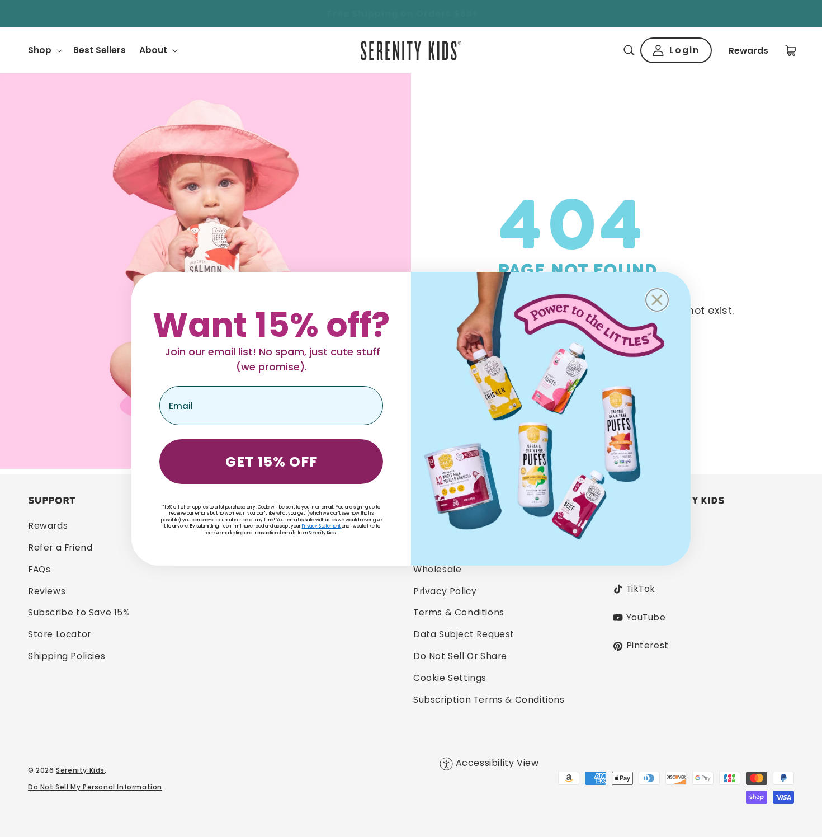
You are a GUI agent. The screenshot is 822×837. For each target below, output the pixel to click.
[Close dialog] (657, 300)
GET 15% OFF (271, 462)
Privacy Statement (321, 526)
